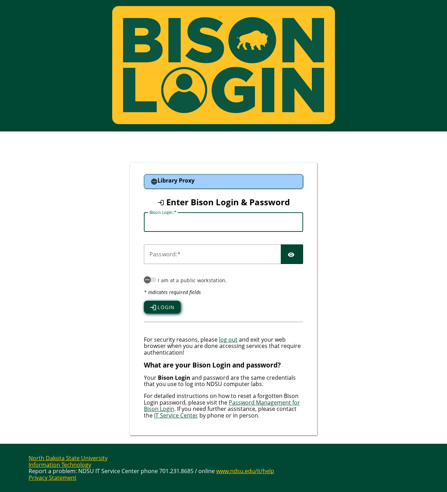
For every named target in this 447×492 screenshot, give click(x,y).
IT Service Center (176, 415)
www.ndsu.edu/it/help (245, 471)
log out (228, 339)
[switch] (150, 279)
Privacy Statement (52, 478)
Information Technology (60, 465)
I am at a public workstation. (192, 280)
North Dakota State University (68, 458)
